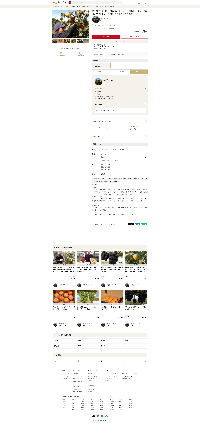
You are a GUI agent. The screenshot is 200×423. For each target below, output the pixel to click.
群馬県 (73, 401)
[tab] (120, 72)
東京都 (101, 401)
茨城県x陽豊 (105, 181)
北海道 (63, 399)
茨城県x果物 (137, 179)
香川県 (101, 407)
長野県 (92, 403)
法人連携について (77, 389)
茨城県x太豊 (114, 181)
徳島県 (92, 407)
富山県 (130, 401)
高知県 (120, 407)
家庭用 (115, 179)
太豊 (109, 169)
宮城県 (92, 399)
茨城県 (103, 174)
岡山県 (63, 407)
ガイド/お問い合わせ (92, 376)
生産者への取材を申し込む (79, 381)
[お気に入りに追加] (86, 11)
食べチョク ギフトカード (110, 378)
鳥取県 (120, 405)
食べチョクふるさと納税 (110, 373)
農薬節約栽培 (97, 179)
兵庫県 (92, 405)
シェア (137, 224)
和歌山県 (112, 405)
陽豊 (109, 167)
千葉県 (92, 401)
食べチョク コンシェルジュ (111, 376)
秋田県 (101, 399)
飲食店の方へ (65, 380)
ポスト (131, 224)
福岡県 (130, 407)
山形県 (111, 399)
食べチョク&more (126, 378)
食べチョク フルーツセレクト (128, 376)
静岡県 (111, 403)
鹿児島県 (112, 409)
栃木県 (63, 401)
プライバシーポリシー (93, 383)
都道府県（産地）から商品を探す (70, 396)
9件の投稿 (111, 28)
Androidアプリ (125, 380)
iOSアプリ (107, 380)
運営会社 (90, 373)
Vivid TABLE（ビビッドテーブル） (129, 373)
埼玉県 (82, 401)
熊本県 (82, 409)
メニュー (144, 3)
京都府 (73, 405)
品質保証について (66, 378)
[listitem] (64, 341)
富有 (109, 164)
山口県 (82, 407)
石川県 (63, 403)
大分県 (92, 409)
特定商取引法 (91, 385)
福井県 (73, 403)
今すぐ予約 (106, 36)
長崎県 (73, 409)
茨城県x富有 (97, 181)
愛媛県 (111, 407)
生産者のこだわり (100, 88)
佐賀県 (63, 409)
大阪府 (82, 405)
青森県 (73, 399)
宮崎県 (101, 409)
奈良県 (101, 405)
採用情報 (90, 391)
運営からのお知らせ (92, 378)
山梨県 (82, 403)
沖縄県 (120, 409)
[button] (120, 125)
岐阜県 (101, 403)
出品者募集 (75, 373)
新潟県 (120, 401)
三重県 (130, 403)
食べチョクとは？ (66, 373)
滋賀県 (63, 405)
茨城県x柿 (144, 179)
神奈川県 (112, 401)
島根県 (130, 405)
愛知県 (120, 403)
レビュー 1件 (105, 28)
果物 (102, 164)
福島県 (120, 399)
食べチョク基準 (65, 376)
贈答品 (109, 179)
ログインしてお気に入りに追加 (71, 48)
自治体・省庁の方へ (77, 391)
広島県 (73, 407)
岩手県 (82, 399)
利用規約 (90, 380)
